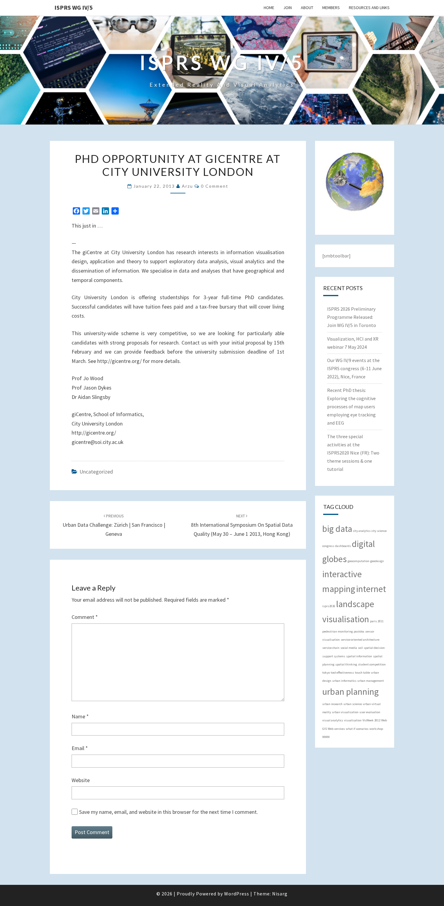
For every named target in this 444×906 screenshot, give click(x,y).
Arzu (187, 186)
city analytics (362, 531)
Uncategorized (96, 471)
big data (337, 528)
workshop (376, 729)
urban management (370, 681)
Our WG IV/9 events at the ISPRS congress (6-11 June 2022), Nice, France (354, 368)
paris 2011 (377, 621)
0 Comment (214, 186)
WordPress (236, 894)
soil (360, 648)
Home (269, 7)
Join (287, 7)
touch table (362, 673)
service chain (330, 648)
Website (81, 780)
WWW (326, 737)
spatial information (359, 656)
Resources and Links (369, 7)
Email (80, 748)
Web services (336, 729)
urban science (352, 704)
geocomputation (358, 561)
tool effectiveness (342, 673)
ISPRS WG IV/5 (73, 7)
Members (331, 7)
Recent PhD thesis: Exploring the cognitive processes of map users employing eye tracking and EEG (351, 406)
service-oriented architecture (360, 640)
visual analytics (332, 720)
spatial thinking (346, 664)
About (307, 7)
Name (80, 716)
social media (348, 648)
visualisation (353, 720)
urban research (332, 704)
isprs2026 (328, 606)
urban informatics (344, 681)
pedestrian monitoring (337, 631)
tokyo (326, 673)
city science (379, 531)
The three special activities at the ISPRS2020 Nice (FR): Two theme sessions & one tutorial (353, 452)
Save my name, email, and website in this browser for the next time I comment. (168, 811)
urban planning (350, 691)
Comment (85, 616)
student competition (372, 664)
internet (371, 588)
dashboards (343, 546)
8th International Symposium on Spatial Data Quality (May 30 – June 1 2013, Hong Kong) (242, 525)
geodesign (377, 561)
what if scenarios (357, 729)
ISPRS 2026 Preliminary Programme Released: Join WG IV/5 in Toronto (351, 317)
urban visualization (345, 712)
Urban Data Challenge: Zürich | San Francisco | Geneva (114, 525)
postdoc (359, 631)
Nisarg (280, 894)
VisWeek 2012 (371, 720)
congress (328, 546)
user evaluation (369, 712)
